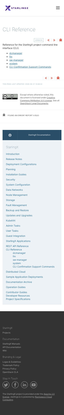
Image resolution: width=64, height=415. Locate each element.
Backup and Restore (17, 210)
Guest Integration (15, 235)
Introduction (12, 153)
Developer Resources (18, 295)
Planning (11, 169)
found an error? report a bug (23, 115)
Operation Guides (15, 287)
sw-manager (16, 60)
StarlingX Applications (18, 241)
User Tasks (12, 230)
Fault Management (16, 205)
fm (10, 56)
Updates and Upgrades (19, 215)
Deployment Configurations (21, 164)
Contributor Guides (16, 292)
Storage (10, 200)
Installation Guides (16, 174)
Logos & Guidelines (12, 362)
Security (10, 179)
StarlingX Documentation (39, 135)
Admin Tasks (13, 225)
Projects (6, 332)
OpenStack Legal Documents (34, 103)
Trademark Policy (11, 365)
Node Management (16, 194)
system (13, 63)
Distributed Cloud (15, 271)
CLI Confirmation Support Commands (30, 66)
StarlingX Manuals (11, 343)
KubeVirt (10, 220)
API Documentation (12, 347)
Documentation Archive (19, 281)
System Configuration (18, 184)
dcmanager (15, 53)
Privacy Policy (9, 368)
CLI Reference (14, 249)
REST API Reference (17, 246)
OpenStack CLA (10, 372)
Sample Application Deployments (24, 276)
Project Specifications (18, 299)
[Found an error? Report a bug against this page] (60, 40)
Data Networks (14, 189)
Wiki (5, 350)
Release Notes (14, 159)
